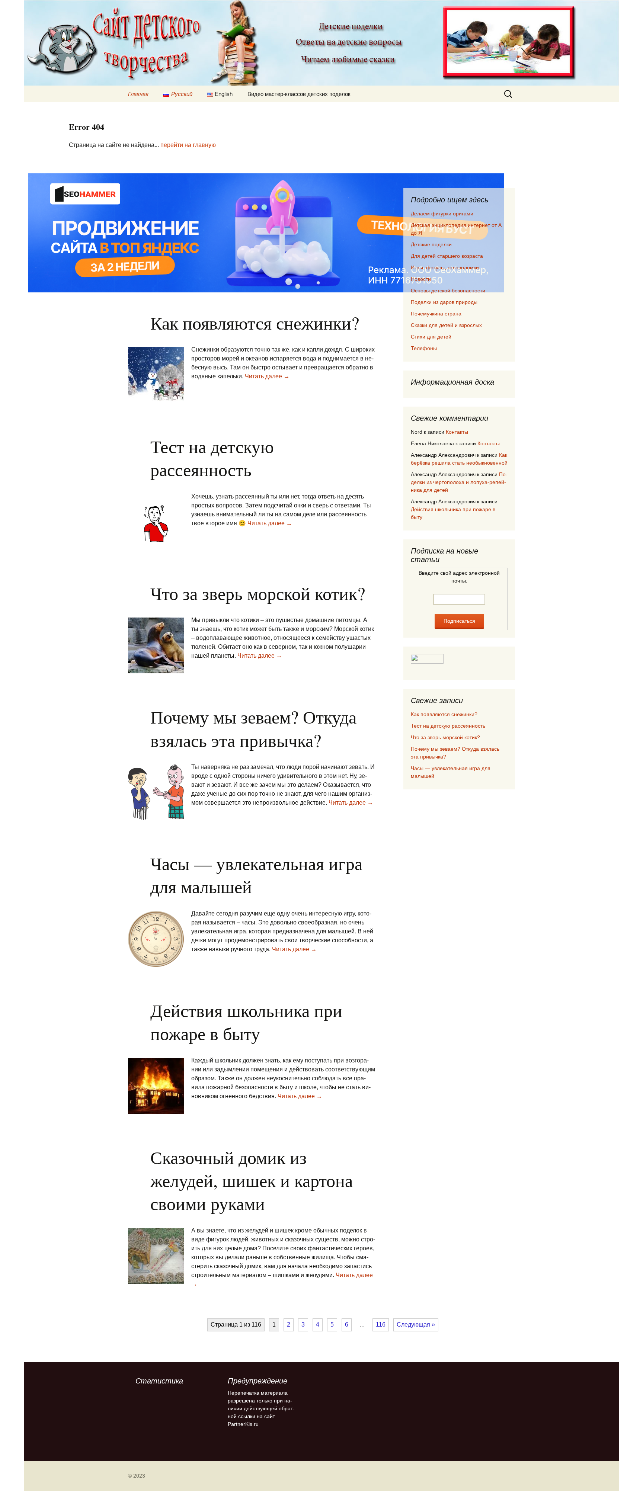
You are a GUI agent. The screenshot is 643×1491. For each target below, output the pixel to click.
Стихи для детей (431, 337)
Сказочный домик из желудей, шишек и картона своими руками (251, 1180)
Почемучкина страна (436, 314)
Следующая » (416, 1324)
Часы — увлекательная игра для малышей (256, 874)
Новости (421, 279)
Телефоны (424, 348)
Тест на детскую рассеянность (212, 457)
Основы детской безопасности (448, 291)
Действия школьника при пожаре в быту (246, 1021)
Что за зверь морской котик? (257, 593)
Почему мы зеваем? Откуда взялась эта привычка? (253, 728)
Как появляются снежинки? (254, 322)
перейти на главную (188, 145)
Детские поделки (431, 244)
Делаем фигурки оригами (442, 214)
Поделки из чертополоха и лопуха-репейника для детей (459, 482)
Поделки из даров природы (444, 302)
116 (381, 1324)
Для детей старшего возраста (447, 256)
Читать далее (267, 376)
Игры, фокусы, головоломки (445, 267)
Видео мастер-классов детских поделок (299, 94)
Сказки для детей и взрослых (446, 325)
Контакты (457, 432)
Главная (138, 94)
